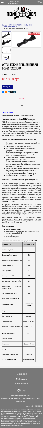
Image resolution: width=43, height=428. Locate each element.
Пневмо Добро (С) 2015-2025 (34, 406)
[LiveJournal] (14, 92)
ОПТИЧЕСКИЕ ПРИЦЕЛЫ (15, 25)
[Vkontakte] (19, 390)
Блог (38, 398)
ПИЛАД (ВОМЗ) (28, 25)
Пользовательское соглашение (10, 398)
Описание (21, 99)
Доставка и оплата (28, 398)
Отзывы (21, 105)
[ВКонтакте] (3, 92)
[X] (11, 92)
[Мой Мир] (9, 92)
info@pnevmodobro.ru (21, 383)
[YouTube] (24, 390)
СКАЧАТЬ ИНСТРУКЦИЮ (7, 113)
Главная (4, 25)
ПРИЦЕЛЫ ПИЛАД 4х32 (10, 27)
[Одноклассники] (6, 92)
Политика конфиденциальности (20, 396)
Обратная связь (20, 401)
